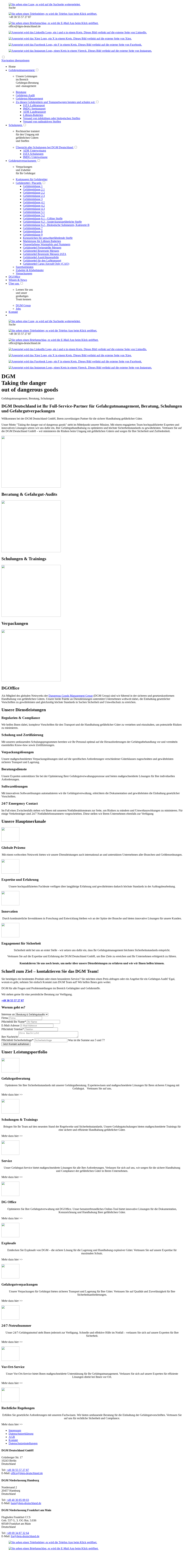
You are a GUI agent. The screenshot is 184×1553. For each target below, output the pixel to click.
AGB (12, 1436)
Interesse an (8, 1014)
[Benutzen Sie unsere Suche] (44, 4)
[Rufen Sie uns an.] (53, 13)
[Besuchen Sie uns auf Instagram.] (80, 50)
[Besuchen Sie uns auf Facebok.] (75, 44)
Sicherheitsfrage (17, 1040)
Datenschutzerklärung (21, 1433)
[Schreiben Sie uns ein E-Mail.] (53, 23)
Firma (5, 1017)
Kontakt (13, 1440)
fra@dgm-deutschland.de (25, 1536)
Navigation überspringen (15, 60)
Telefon (12, 1029)
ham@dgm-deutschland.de (26, 1503)
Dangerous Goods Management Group (71, 695)
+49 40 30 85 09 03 (17, 1499)
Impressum (15, 1430)
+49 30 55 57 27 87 (12, 1000)
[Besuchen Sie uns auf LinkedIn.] (78, 32)
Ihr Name (13, 1021)
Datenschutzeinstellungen (23, 1443)
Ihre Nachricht (10, 1036)
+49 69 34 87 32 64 (17, 1533)
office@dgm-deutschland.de (27, 1473)
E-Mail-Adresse (10, 1025)
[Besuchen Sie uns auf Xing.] (70, 38)
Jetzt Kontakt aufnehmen (16, 1044)
